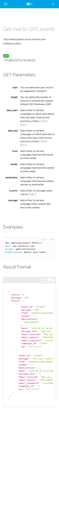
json (45, 280)
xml (51, 280)
